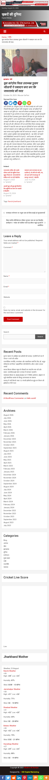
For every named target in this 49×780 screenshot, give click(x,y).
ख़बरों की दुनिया (11, 14)
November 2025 (10, 442)
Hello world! (31, 398)
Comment (8, 247)
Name (7, 276)
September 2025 (10, 448)
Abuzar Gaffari (23, 95)
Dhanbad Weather (10, 707)
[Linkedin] (15, 103)
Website (7, 297)
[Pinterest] (20, 103)
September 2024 (10, 484)
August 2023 (8, 522)
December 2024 (10, 475)
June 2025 (8, 457)
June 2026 (8, 421)
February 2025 (9, 469)
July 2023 (7, 525)
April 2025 (7, 463)
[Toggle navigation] (5, 31)
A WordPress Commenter (14, 398)
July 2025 (7, 454)
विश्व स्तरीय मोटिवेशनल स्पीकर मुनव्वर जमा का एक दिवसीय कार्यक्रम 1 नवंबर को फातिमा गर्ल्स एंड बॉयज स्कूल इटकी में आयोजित (24, 222)
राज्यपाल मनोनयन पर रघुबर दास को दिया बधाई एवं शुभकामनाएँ (25, 213)
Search (6, 332)
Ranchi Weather (10, 671)
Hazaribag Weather (11, 744)
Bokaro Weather (10, 726)
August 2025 (8, 451)
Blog (5, 540)
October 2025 (9, 445)
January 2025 (9, 472)
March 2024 (8, 502)
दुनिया (5, 552)
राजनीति (6, 564)
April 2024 (7, 499)
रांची (11, 79)
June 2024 (8, 493)
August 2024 (8, 487)
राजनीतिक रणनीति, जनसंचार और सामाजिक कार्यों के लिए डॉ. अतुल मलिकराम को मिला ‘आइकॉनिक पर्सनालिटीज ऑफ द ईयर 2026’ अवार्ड (24, 364)
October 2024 (9, 481)
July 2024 (7, 490)
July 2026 (7, 418)
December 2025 (10, 439)
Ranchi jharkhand (14, 201)
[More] (29, 103)
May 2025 (7, 460)
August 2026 (8, 415)
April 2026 (7, 427)
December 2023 (10, 510)
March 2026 (8, 430)
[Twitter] (10, 103)
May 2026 (7, 424)
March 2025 (8, 466)
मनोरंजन (6, 555)
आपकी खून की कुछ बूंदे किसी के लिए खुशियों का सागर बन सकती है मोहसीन (12, 188)
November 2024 (10, 478)
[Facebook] (6, 103)
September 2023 (10, 519)
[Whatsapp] (24, 103)
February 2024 (9, 504)
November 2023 (10, 513)
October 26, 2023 (10, 95)
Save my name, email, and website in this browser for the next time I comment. (24, 311)
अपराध (6, 543)
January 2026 (9, 436)
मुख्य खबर (7, 558)
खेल (5, 546)
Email (6, 287)
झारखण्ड (6, 79)
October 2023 (9, 516)
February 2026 (9, 433)
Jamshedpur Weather (12, 689)
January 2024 (9, 507)
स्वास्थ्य (6, 567)
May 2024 (7, 496)
